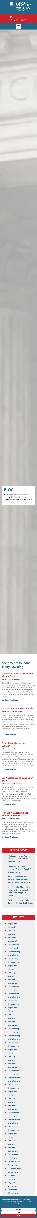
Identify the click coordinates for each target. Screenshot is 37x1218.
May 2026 (11, 934)
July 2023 (11, 1053)
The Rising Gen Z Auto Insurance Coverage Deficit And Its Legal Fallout (20, 869)
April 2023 (11, 1063)
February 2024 (13, 1028)
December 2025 (14, 951)
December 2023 (14, 1035)
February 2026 (13, 944)
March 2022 (12, 1109)
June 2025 (11, 972)
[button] (18, 26)
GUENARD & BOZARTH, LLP (23, 6)
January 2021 (13, 1158)
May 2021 (11, 1144)
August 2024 (13, 1007)
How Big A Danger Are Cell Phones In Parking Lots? (15, 814)
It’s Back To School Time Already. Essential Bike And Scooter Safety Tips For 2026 (19, 879)
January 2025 (13, 990)
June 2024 (11, 1014)
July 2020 (11, 1175)
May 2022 (11, 1102)
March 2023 (12, 1067)
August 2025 (12, 965)
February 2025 (13, 986)
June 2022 (11, 1098)
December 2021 (14, 1119)
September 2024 (14, 1004)
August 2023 (12, 1049)
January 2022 (13, 1116)
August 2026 (13, 923)
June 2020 (11, 1179)
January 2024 (13, 1032)
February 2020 (13, 1193)
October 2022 (13, 1084)
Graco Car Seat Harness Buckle (17, 708)
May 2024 (11, 1018)
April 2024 (12, 1021)
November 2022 (14, 1081)
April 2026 (12, 937)
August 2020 (13, 1172)
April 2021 (11, 1147)
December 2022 (14, 1077)
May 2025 (11, 976)
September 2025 (14, 962)
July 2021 (11, 1137)
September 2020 (14, 1168)
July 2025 (11, 969)
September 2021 (14, 1130)
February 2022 (13, 1112)
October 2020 (13, 1165)
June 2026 (11, 930)
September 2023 (14, 1046)
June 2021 (11, 1140)
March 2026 (12, 941)
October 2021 (13, 1126)
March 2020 (12, 1189)
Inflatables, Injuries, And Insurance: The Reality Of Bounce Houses (18, 859)
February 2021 (13, 1154)
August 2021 (12, 1133)
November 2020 (14, 1161)
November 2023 (14, 1039)
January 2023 (13, 1074)
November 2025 (14, 955)
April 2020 (12, 1186)
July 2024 (11, 1011)
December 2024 (14, 993)
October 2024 (13, 1000)
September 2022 (14, 1088)
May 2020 (11, 1182)
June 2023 (11, 1056)
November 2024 (14, 997)
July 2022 (11, 1095)
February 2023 (13, 1070)
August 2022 (12, 1091)
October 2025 (13, 958)
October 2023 (13, 1042)
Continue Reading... (10, 700)
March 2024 (12, 1025)
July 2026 (11, 927)
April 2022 (12, 1105)
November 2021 (14, 1123)
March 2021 (12, 1151)
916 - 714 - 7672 (18, 20)
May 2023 (11, 1060)
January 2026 (13, 948)
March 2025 (12, 983)
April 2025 (11, 979)
